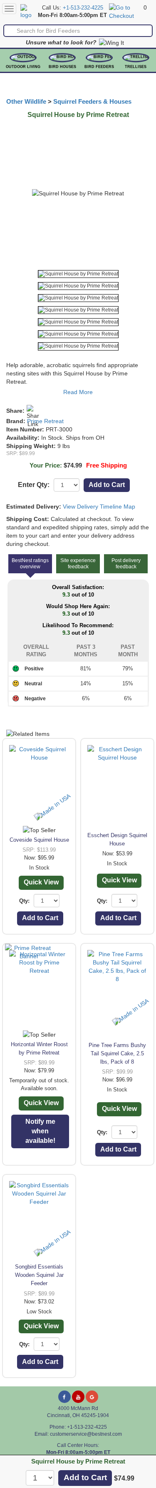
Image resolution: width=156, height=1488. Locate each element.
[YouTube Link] (78, 1397)
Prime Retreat (45, 421)
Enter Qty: (34, 484)
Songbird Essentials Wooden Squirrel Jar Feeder (39, 1275)
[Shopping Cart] (125, 11)
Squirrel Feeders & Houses (92, 101)
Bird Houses (62, 67)
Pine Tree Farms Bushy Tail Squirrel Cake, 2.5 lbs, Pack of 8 (117, 1053)
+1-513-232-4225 (83, 8)
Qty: (24, 901)
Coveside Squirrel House (39, 840)
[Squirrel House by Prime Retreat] (78, 274)
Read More (78, 392)
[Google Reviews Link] (92, 1397)
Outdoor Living (23, 67)
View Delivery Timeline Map (99, 506)
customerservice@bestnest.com (86, 1434)
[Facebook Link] (64, 1397)
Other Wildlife (26, 101)
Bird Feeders (99, 67)
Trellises (135, 67)
